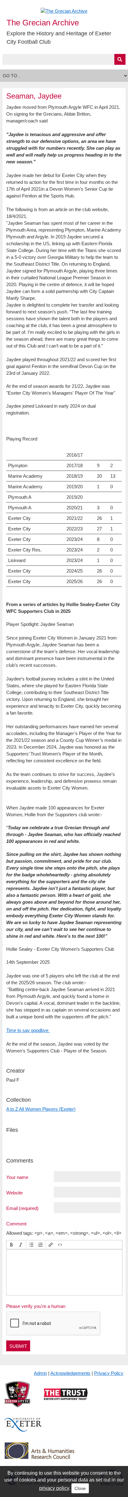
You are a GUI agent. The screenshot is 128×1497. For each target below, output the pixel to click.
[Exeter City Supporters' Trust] (66, 1399)
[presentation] (11, 1244)
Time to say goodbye (28, 1030)
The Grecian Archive (43, 22)
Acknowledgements (70, 1373)
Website (14, 1192)
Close (80, 1488)
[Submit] (120, 59)
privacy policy (54, 1488)
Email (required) (22, 1208)
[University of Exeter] (23, 1430)
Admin (40, 1373)
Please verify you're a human (35, 1306)
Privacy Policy (108, 1373)
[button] (11, 1244)
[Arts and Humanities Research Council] (39, 1455)
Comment (16, 1223)
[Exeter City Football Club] (17, 1399)
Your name (17, 1177)
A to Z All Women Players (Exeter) (40, 1109)
